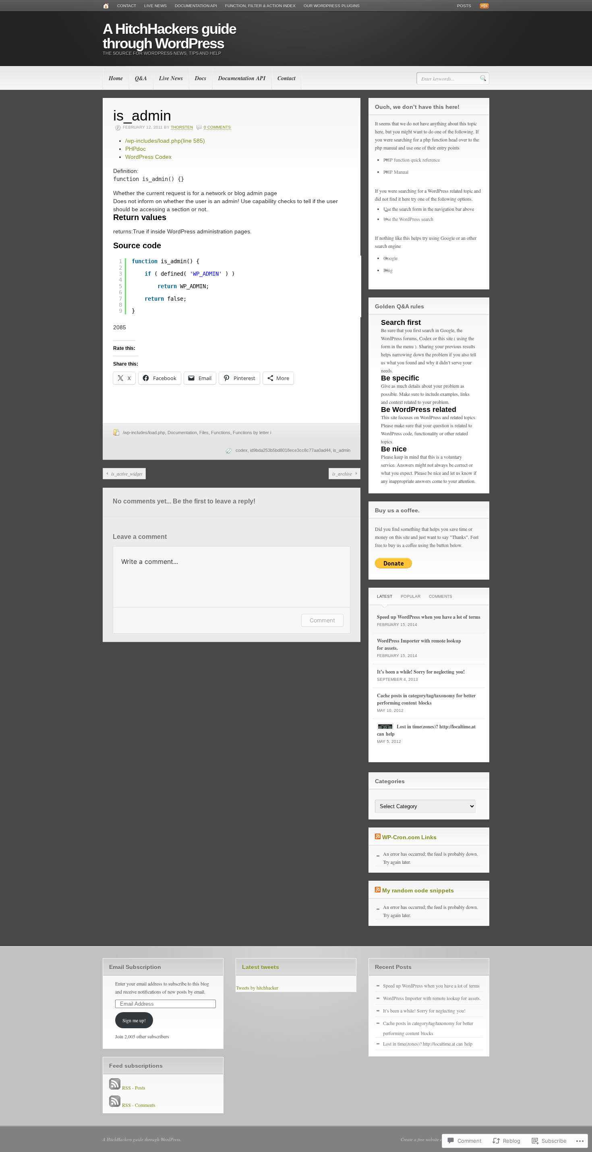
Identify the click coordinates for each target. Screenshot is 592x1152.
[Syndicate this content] (378, 837)
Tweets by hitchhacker (257, 987)
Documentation (182, 432)
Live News (155, 6)
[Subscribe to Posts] (114, 1087)
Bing (388, 270)
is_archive (342, 473)
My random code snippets (418, 890)
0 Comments (217, 127)
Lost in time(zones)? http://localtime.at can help (427, 1043)
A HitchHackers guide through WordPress (169, 36)
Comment (322, 620)
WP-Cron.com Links (409, 837)
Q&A (141, 78)
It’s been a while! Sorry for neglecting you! (421, 671)
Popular (410, 596)
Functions (220, 432)
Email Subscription (135, 967)
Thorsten (182, 127)
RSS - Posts (133, 1087)
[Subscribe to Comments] (114, 1105)
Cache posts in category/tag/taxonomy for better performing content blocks (426, 699)
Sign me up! (134, 1020)
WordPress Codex (148, 157)
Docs (200, 78)
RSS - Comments (138, 1105)
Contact (126, 6)
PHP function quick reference (411, 159)
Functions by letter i (252, 432)
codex (242, 450)
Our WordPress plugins (332, 6)
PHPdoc (135, 149)
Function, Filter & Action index (260, 6)
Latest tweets (260, 967)
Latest (384, 596)
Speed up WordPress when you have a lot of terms (428, 616)
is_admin (341, 450)
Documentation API (196, 6)
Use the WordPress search (408, 219)
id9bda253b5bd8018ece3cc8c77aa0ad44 (290, 450)
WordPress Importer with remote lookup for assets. (432, 998)
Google (390, 258)
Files (204, 432)
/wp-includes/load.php (165, 140)
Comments (440, 596)
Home (116, 78)
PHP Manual (395, 171)
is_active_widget (126, 473)
